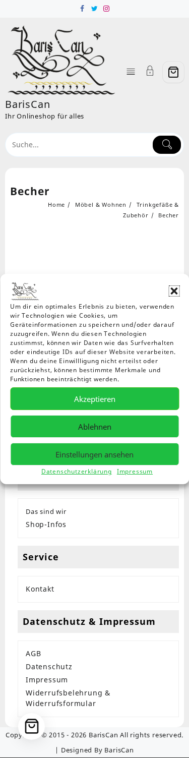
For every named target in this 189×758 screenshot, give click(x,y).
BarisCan (27, 104)
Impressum (135, 471)
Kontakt (40, 589)
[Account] (150, 72)
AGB (33, 653)
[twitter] (94, 8)
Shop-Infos (46, 524)
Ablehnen (94, 427)
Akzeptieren (94, 399)
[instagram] (106, 8)
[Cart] (173, 72)
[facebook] (82, 8)
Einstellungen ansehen (94, 454)
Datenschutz (49, 666)
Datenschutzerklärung (76, 471)
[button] (174, 291)
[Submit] (167, 145)
